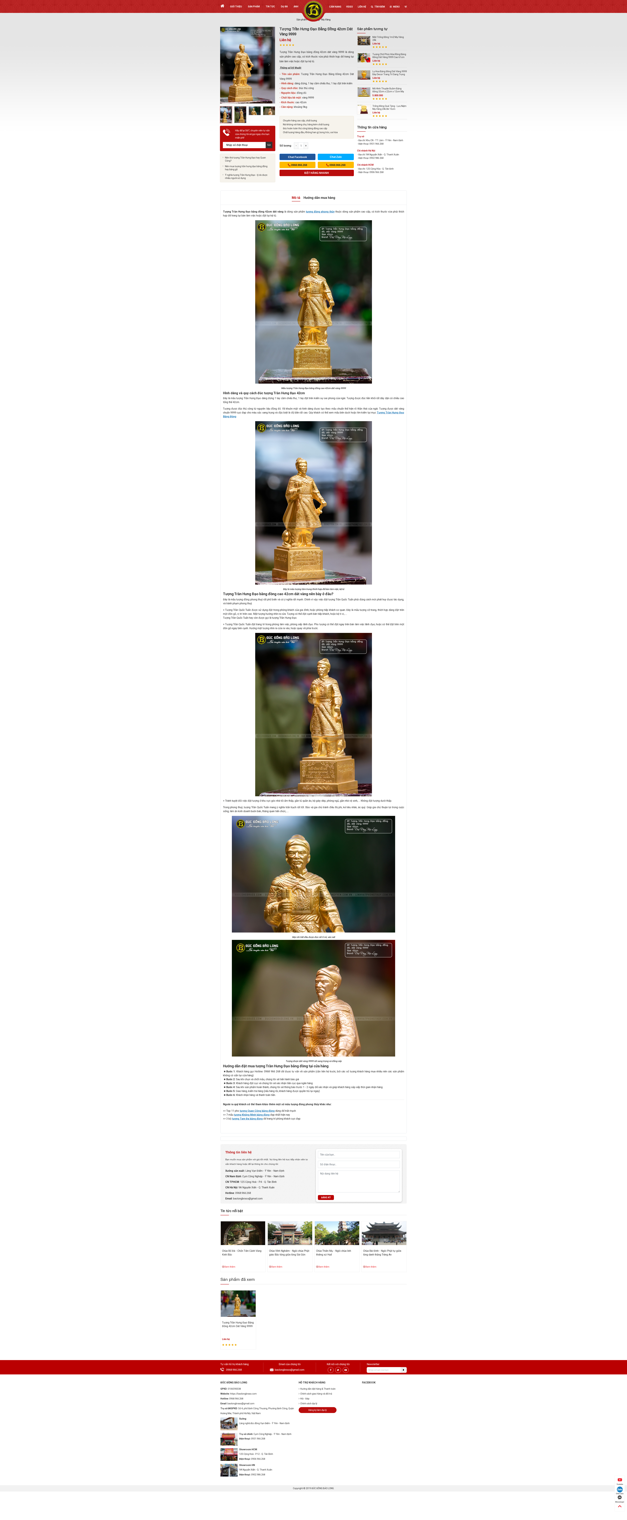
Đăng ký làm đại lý (317, 1410)
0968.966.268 (243, 1193)
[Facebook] (330, 1370)
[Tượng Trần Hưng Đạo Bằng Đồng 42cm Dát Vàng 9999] (238, 1303)
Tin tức (270, 6)
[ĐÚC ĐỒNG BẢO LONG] (313, 10)
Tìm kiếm (379, 6)
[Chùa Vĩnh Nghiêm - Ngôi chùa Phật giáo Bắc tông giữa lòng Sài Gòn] (290, 1233)
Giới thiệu (236, 6)
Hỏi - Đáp (304, 1398)
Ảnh (296, 6)
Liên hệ (362, 6)
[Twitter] (338, 1370)
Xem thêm (229, 1266)
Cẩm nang (335, 6)
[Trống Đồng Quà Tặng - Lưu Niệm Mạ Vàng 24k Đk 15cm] (364, 109)
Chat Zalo (336, 157)
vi (406, 6)
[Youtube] (346, 1370)
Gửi (269, 145)
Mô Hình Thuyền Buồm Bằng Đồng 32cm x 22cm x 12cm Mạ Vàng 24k (388, 91)
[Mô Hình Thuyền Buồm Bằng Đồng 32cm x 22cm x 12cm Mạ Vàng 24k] (364, 91)
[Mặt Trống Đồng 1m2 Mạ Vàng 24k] (364, 40)
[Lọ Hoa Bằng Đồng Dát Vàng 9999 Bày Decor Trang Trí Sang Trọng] (364, 74)
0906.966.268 (258, 1459)
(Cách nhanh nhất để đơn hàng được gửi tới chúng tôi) (316, 174)
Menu (396, 6)
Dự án (284, 6)
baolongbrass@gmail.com (248, 1198)
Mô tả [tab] (296, 198)
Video (349, 6)
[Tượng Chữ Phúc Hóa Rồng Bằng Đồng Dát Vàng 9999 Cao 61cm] (364, 57)
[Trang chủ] (222, 6)
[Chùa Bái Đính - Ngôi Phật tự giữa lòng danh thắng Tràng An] (384, 1233)
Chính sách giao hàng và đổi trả (316, 1393)
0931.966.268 (258, 1438)
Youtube (620, 1484)
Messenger (619, 1502)
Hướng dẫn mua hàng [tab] (319, 198)
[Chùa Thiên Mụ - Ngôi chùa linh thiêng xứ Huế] (337, 1233)
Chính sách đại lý (308, 1403)
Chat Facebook (297, 157)
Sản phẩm (254, 6)
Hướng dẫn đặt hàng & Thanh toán (318, 1389)
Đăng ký (326, 1197)
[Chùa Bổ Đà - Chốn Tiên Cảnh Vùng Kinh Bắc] (243, 1233)
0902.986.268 (258, 1474)
